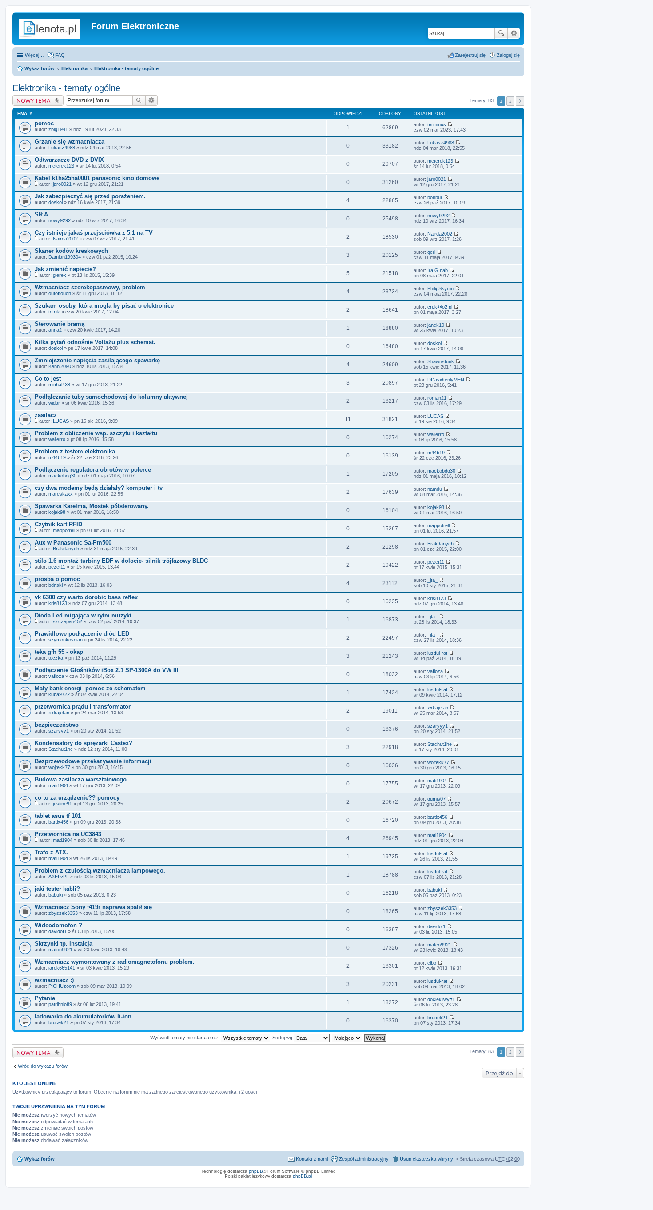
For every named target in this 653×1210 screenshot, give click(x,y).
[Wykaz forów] (53, 29)
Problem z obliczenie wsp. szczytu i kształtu (96, 433)
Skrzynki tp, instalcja (63, 943)
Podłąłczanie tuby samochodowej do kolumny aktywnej (111, 396)
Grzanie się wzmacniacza (69, 141)
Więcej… (34, 55)
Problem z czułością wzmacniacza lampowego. (100, 870)
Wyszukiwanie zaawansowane (514, 33)
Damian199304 (64, 257)
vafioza (56, 676)
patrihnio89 (60, 1004)
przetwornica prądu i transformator (83, 706)
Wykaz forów (39, 68)
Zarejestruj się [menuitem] (470, 55)
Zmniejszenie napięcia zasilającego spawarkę (97, 360)
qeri (431, 252)
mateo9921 (60, 949)
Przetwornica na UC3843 (68, 834)
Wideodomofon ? (58, 925)
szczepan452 (67, 621)
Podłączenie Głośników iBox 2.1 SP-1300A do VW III (107, 670)
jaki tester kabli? (57, 888)
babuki (55, 894)
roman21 (436, 398)
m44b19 (57, 457)
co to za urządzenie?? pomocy (77, 797)
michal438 (59, 384)
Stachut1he (60, 749)
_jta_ (432, 580)
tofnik (54, 311)
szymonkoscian (65, 639)
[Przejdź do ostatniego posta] (449, 124)
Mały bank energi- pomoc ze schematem (90, 688)
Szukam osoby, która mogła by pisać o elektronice (104, 305)
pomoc (44, 123)
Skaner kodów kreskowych (71, 251)
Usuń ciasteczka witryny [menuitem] (426, 1159)
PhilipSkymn (440, 288)
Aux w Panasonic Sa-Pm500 (73, 542)
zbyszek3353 (63, 913)
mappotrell (64, 530)
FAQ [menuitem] (60, 55)
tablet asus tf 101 (58, 816)
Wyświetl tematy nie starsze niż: (185, 1037)
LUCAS (61, 421)
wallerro (56, 439)
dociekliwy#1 (441, 999)
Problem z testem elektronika (75, 451)
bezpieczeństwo (57, 724)
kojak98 (56, 512)
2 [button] (510, 101)
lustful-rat (437, 653)
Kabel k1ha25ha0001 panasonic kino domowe (97, 178)
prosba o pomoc (57, 579)
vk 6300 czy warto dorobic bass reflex (86, 597)
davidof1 (57, 931)
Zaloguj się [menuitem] (508, 55)
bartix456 (58, 822)
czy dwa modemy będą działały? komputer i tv (99, 488)
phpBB (256, 1171)
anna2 (55, 330)
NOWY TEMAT (34, 100)
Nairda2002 (65, 238)
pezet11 (56, 566)
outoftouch (59, 293)
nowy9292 (59, 220)
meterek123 (61, 165)
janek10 (435, 325)
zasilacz (46, 415)
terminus (436, 124)
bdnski (55, 585)
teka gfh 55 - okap (59, 652)
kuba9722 (59, 694)
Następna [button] (520, 101)
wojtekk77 (59, 767)
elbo (431, 963)
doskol (55, 202)
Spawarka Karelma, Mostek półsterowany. (92, 506)
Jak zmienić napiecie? (65, 269)
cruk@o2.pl (439, 306)
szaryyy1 (58, 730)
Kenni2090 (59, 366)
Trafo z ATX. (51, 852)
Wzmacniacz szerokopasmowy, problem (90, 287)
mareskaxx (60, 494)
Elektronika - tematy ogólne (126, 68)
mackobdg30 (62, 475)
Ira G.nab (437, 270)
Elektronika (74, 68)
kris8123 (57, 603)
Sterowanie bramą (59, 324)
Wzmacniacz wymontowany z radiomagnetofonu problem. (115, 961)
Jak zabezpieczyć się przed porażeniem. (90, 196)
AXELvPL (58, 876)
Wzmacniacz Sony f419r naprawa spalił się (93, 907)
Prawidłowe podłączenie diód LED (82, 633)
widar (54, 402)
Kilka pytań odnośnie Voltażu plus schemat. (95, 342)
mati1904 (58, 785)
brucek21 (58, 1022)
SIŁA (41, 214)
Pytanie (45, 998)
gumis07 (436, 798)
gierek (59, 275)
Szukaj (501, 33)
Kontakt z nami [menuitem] (312, 1159)
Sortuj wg (283, 1037)
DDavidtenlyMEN (445, 379)
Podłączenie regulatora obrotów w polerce (93, 469)
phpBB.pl (302, 1176)
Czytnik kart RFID (58, 524)
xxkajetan (58, 712)
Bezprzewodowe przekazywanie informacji (93, 761)
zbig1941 (58, 129)
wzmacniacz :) (54, 980)
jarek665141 (61, 967)
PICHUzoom (62, 986)
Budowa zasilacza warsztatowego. (81, 779)
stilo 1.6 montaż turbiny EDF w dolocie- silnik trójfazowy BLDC (121, 560)
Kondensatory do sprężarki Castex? (83, 743)
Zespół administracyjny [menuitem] (364, 1159)
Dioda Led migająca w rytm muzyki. (84, 615)
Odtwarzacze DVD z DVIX (69, 159)
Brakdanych (66, 548)
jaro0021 (62, 184)
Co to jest (48, 378)
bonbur (434, 197)
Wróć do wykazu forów (43, 1066)
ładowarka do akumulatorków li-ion (83, 1016)
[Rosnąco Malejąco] (347, 1037)
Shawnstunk (440, 361)
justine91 (62, 803)
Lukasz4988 (61, 147)
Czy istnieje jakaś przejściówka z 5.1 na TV (94, 232)
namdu (434, 489)
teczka (55, 658)
